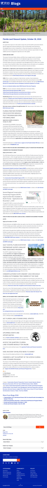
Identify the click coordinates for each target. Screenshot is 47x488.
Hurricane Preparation (33, 387)
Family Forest (24, 385)
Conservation (10, 382)
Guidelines (19, 477)
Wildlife (36, 383)
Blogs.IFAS (5, 432)
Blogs (16, 3)
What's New (19, 478)
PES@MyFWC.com (15, 144)
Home (4, 33)
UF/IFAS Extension (25, 383)
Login (18, 480)
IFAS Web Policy (34, 475)
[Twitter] (6, 463)
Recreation (11, 383)
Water (31, 383)
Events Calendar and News (12, 337)
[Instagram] (17, 463)
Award (7, 385)
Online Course (26, 389)
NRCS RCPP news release (20, 213)
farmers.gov (6, 81)
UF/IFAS (4, 435)
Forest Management (22, 387)
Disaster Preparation (19, 382)
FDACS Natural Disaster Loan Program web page (24, 75)
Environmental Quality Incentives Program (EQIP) (14, 168)
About (18, 470)
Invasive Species (33, 382)
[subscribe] (18, 460)
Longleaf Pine (19, 389)
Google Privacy (33, 473)
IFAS (41, 485)
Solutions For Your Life (8, 433)
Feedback (19, 472)
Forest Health (14, 387)
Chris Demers (6, 412)
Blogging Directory (21, 473)
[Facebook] (3, 463)
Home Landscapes (7, 473)
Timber (16, 390)
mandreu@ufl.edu (18, 315)
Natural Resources (7, 472)
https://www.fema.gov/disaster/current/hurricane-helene (17, 92)
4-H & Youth (5, 477)
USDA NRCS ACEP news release (12, 237)
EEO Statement (33, 477)
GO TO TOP (21, 485)
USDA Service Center (25, 187)
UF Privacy (32, 470)
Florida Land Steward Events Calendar (26, 103)
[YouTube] (12, 463)
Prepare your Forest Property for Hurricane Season (20, 98)
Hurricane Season (12, 389)
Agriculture (5, 470)
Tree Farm (21, 390)
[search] (40, 427)
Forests (26, 382)
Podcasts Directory (21, 475)
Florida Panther (6, 387)
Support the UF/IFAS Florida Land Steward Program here (18, 368)
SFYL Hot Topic (17, 383)
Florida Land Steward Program (35, 385)
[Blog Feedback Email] (15, 463)
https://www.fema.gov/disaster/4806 (12, 90)
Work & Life (5, 475)
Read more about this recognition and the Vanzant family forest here (24, 285)
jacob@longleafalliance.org (13, 271)
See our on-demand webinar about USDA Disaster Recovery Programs (19, 86)
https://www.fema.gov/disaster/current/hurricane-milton (16, 94)
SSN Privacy (33, 472)
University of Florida (36, 485)
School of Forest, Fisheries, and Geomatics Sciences (18, 33)
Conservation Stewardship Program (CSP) (14, 178)
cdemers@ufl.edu (34, 313)
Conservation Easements (15, 385)
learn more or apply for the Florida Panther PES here (27, 142)
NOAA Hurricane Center (8, 108)
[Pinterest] (8, 463)
